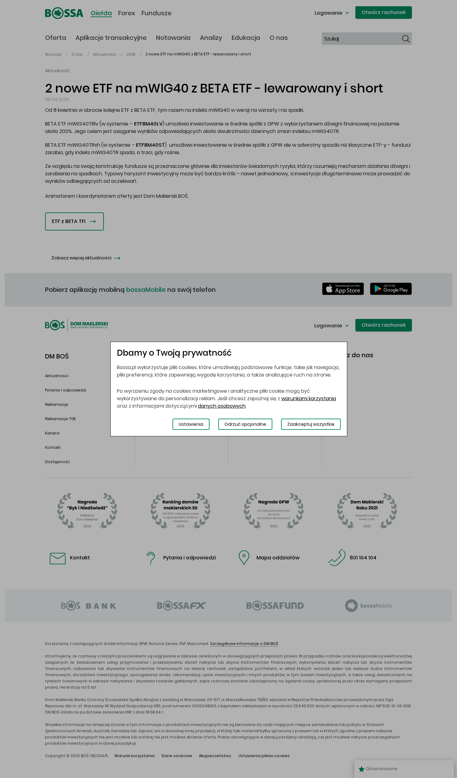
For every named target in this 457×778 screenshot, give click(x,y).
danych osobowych (222, 406)
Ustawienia (191, 424)
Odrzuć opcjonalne (245, 424)
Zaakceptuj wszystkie (311, 424)
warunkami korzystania (308, 398)
